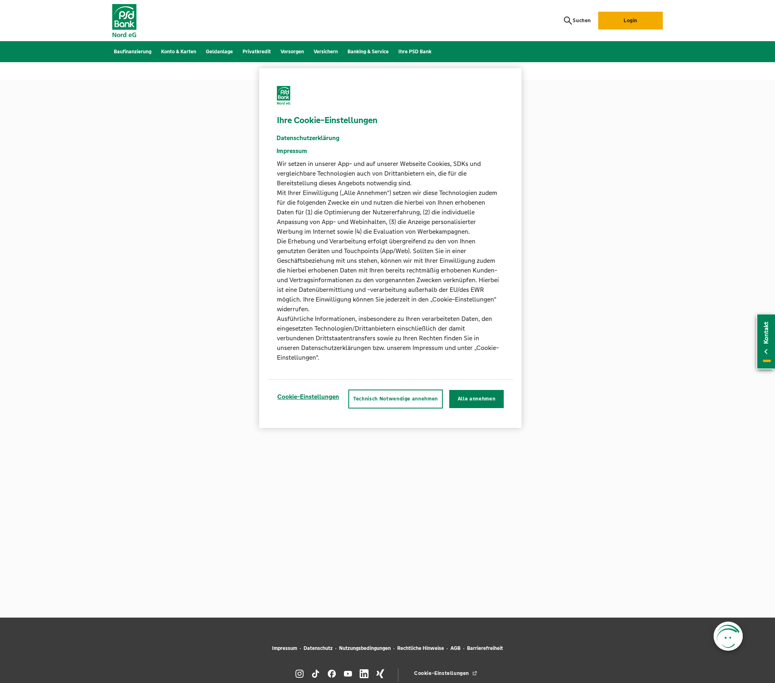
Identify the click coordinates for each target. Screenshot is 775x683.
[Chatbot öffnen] (728, 636)
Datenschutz (318, 648)
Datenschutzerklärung (307, 138)
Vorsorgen (292, 51)
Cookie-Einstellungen (308, 397)
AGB (455, 648)
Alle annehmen (476, 399)
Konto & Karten (178, 51)
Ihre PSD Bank (414, 51)
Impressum (284, 648)
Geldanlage (219, 51)
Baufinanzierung (132, 51)
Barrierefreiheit (485, 648)
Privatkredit (257, 51)
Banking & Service (368, 51)
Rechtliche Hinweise (420, 648)
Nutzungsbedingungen (365, 648)
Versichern (326, 51)
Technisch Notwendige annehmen (395, 399)
